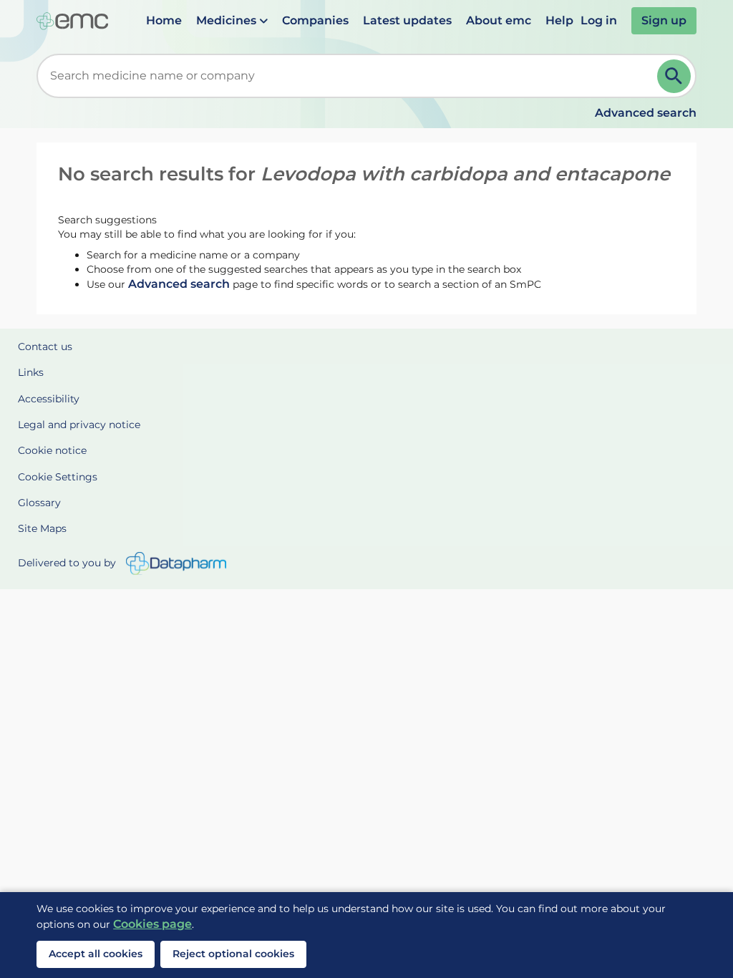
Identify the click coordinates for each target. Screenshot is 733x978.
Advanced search (645, 113)
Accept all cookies (95, 953)
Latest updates (407, 20)
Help (559, 20)
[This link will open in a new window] (176, 564)
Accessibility (48, 398)
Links (31, 372)
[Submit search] (674, 76)
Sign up (663, 20)
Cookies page (152, 924)
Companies (315, 20)
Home (164, 20)
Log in (599, 20)
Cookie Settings (57, 476)
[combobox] (349, 75)
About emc (498, 20)
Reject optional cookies (233, 953)
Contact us (45, 346)
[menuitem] (164, 21)
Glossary (39, 502)
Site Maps (42, 528)
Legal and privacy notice (79, 424)
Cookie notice (52, 450)
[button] (232, 21)
